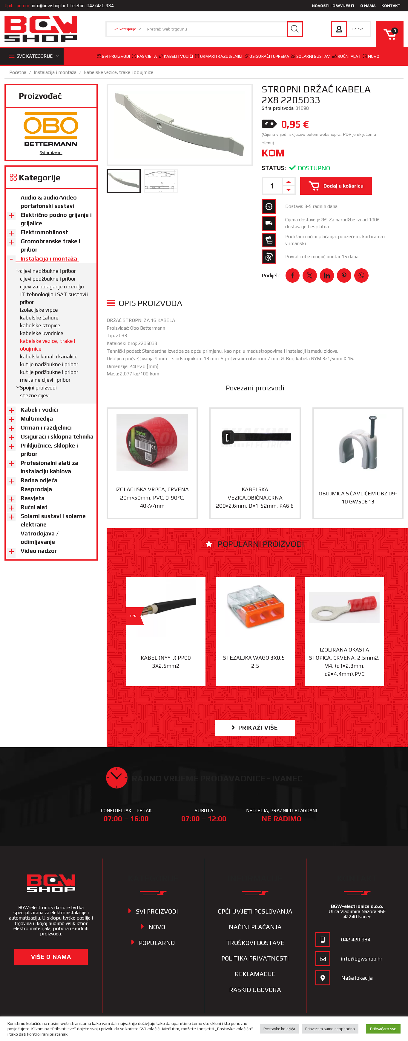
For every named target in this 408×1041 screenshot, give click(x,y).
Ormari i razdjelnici (221, 56)
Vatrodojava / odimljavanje (40, 537)
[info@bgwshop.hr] (322, 958)
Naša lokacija (357, 978)
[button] (255, 728)
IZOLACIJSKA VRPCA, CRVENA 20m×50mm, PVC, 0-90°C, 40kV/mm (152, 497)
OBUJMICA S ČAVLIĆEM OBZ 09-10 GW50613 (358, 497)
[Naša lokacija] (322, 977)
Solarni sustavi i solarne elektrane (53, 520)
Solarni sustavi (313, 56)
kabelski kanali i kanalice (49, 356)
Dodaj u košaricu (343, 186)
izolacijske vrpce (39, 310)
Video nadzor (39, 550)
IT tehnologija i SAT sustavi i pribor (54, 298)
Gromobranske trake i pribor (50, 245)
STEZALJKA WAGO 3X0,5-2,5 (255, 662)
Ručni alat (349, 56)
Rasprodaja (36, 489)
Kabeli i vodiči (178, 56)
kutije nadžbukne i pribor (49, 364)
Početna (17, 72)
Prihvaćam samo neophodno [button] (330, 1029)
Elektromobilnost (44, 232)
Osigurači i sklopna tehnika (57, 436)
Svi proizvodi (116, 56)
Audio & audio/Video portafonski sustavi (49, 201)
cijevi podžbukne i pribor (48, 279)
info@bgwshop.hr (48, 5)
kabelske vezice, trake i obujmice (118, 72)
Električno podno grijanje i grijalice (56, 218)
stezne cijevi (35, 395)
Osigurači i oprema (269, 56)
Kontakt (391, 5)
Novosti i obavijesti (333, 5)
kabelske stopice (40, 325)
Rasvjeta (147, 56)
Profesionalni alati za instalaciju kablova (49, 466)
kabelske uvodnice (41, 333)
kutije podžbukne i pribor (49, 372)
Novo (373, 56)
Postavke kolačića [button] (279, 1029)
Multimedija (37, 418)
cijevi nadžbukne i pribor (48, 271)
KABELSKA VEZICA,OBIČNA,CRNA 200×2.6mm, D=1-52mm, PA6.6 (255, 497)
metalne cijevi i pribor (45, 380)
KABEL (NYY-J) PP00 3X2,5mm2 (166, 662)
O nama (367, 5)
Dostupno (314, 168)
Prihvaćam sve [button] (383, 1028)
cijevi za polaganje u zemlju (52, 286)
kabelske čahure (39, 317)
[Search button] (295, 29)
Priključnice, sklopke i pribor (49, 449)
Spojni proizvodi (38, 387)
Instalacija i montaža (55, 72)
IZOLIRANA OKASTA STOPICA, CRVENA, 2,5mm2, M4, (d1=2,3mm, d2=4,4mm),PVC (344, 661)
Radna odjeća (39, 480)
